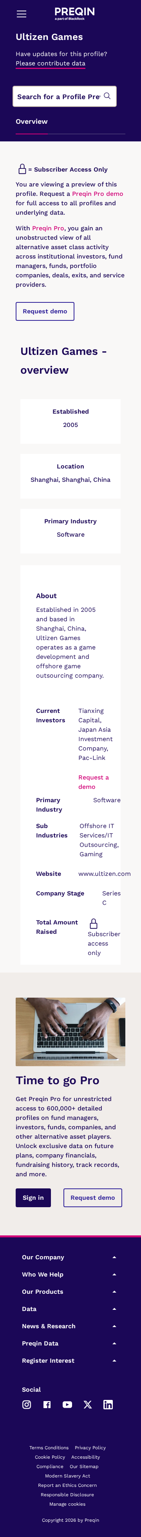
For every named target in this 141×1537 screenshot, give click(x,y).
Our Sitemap (84, 1466)
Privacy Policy (90, 1447)
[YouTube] (67, 1404)
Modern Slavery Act (67, 1476)
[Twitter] (87, 1404)
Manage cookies (67, 1504)
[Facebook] (47, 1404)
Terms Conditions (49, 1447)
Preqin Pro (47, 228)
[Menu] (21, 14)
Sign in (33, 1197)
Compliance (49, 1466)
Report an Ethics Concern (67, 1485)
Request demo (45, 311)
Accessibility (85, 1457)
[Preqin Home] (75, 13)
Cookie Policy (50, 1457)
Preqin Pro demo (97, 193)
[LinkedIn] (108, 1404)
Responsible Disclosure (67, 1494)
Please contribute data (50, 63)
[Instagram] (26, 1404)
